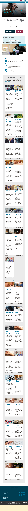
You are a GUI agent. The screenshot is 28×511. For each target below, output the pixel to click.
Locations (7, 502)
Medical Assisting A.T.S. (9, 263)
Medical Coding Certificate (8, 381)
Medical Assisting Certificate (18, 357)
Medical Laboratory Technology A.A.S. (9, 167)
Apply (21, 0)
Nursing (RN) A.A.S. (9, 190)
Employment (13, 502)
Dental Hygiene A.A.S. (18, 91)
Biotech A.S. (8, 90)
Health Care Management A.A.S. (9, 144)
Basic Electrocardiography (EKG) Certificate (9, 289)
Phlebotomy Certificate (17, 425)
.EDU (3, 0)
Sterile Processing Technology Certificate (18, 447)
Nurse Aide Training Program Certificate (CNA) (9, 405)
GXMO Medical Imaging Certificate (9, 312)
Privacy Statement (3, 502)
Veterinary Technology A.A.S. (9, 235)
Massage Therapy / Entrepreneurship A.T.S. (18, 236)
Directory (10, 502)
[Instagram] (24, 492)
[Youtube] (22, 492)
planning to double (22, 25)
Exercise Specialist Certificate (18, 288)
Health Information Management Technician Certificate (8, 333)
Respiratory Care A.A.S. (18, 191)
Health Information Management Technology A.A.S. (9, 120)
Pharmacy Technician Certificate (8, 426)
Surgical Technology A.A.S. (18, 214)
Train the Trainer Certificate (9, 469)
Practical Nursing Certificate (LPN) (9, 447)
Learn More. (8, 509)
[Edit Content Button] (0, 510)
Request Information (10, 31)
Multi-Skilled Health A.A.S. (17, 166)
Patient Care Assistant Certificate (17, 405)
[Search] (25, 1)
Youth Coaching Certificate (18, 469)
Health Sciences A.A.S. (18, 120)
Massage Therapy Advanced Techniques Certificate (18, 332)
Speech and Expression (24, 502)
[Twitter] (19, 492)
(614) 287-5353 (4, 493)
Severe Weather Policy (18, 502)
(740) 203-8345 (4, 498)
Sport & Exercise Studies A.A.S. (9, 214)
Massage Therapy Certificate (9, 357)
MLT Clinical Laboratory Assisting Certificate (17, 381)
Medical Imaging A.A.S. (18, 144)
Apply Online (19, 31)
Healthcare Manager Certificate (17, 312)
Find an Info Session (18, 42)
